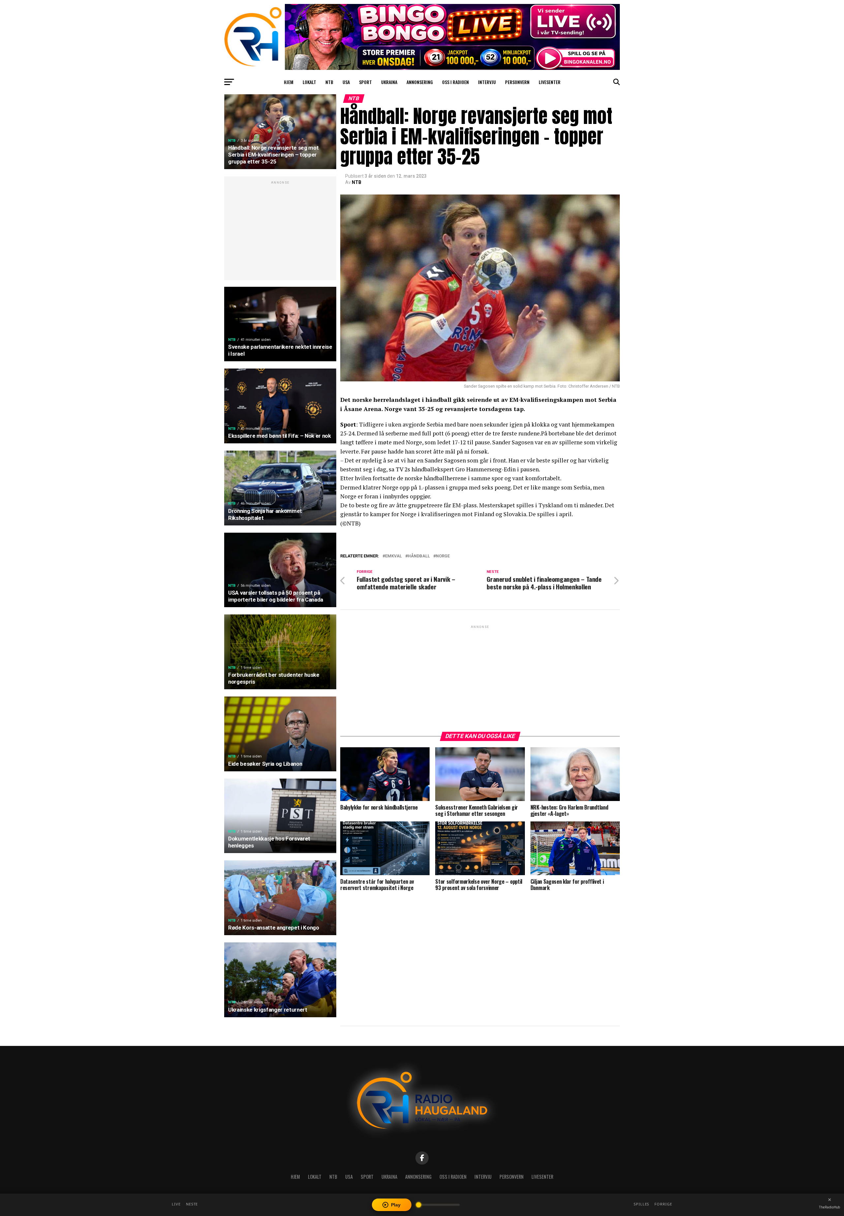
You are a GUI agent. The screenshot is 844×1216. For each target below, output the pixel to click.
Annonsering (420, 81)
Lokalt (309, 81)
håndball (419, 556)
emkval (393, 556)
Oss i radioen (455, 81)
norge (443, 556)
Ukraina (389, 81)
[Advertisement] (280, 232)
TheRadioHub (829, 1207)
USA (346, 81)
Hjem (288, 81)
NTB (329, 81)
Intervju (487, 81)
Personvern (517, 81)
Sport (365, 81)
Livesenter (549, 81)
